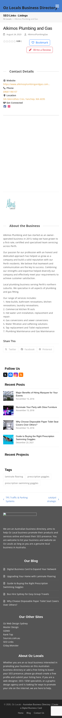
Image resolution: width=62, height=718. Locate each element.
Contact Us (39, 713)
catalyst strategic (47, 499)
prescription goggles (38, 476)
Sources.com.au (11, 638)
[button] (57, 6)
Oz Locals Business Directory (30, 7)
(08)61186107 (10, 91)
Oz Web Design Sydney (15, 623)
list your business (29, 540)
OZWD (6, 630)
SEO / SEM (24, 680)
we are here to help (40, 688)
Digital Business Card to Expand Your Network (31, 569)
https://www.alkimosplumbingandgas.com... (26, 84)
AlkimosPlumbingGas (38, 34)
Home (20, 713)
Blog (29, 713)
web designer (10, 680)
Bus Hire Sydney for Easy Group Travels (28, 594)
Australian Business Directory (36, 704)
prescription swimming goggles (21, 483)
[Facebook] (5, 106)
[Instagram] (9, 106)
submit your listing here (28, 677)
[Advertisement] (31, 152)
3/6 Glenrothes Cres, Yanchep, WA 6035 (24, 99)
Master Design (11, 627)
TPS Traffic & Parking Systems (15, 499)
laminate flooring (14, 476)
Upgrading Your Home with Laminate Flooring (31, 576)
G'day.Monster (11, 645)
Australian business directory (30, 528)
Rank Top (8, 634)
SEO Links (8, 641)
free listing (39, 669)
